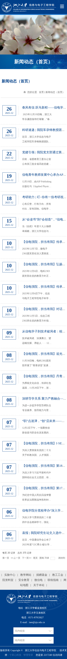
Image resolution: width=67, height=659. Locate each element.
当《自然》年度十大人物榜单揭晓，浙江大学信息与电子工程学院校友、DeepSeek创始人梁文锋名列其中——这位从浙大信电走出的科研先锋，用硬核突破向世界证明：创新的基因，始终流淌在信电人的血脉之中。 (36, 229)
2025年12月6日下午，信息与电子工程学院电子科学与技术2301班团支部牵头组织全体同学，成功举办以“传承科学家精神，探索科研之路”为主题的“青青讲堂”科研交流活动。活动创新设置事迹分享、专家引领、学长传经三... (37, 296)
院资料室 (7, 580)
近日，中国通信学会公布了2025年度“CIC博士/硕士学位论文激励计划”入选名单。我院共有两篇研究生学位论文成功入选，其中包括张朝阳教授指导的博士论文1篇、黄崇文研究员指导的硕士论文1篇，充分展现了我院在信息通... (37, 543)
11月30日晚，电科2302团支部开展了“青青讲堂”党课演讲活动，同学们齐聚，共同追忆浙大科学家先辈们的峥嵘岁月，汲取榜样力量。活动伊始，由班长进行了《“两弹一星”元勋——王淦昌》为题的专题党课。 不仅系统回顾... (37, 363)
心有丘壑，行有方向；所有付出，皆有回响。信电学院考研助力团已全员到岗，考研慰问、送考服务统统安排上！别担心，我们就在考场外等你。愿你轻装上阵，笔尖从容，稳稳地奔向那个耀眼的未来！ (36, 207)
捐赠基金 (41, 574)
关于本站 (38, 585)
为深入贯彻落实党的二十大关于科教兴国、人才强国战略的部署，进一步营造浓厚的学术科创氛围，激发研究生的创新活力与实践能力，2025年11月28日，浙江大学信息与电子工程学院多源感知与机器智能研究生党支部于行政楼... (36, 453)
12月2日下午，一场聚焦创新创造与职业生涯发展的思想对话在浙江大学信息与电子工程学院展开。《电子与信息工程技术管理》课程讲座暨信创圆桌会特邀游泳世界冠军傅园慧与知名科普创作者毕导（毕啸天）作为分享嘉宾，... (36, 431)
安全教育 (23, 580)
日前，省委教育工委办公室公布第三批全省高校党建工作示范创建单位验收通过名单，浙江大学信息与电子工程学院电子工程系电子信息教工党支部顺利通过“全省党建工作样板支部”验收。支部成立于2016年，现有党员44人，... (37, 162)
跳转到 (62, 558)
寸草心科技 (15, 655)
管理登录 (28, 655)
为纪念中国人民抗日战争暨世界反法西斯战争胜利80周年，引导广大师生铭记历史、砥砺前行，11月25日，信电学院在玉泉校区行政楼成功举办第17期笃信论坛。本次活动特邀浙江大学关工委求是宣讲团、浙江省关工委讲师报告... (36, 498)
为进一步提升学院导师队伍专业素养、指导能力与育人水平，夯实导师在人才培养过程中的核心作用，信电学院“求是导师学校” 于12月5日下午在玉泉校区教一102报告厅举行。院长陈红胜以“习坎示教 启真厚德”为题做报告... (36, 408)
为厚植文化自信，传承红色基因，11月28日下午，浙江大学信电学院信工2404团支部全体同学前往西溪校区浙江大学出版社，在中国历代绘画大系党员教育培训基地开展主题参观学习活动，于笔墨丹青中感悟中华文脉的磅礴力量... (36, 386)
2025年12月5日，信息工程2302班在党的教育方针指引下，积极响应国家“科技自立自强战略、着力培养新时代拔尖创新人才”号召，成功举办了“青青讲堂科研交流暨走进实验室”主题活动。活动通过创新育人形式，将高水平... (37, 319)
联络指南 (53, 580)
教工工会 (57, 574)
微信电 (38, 580)
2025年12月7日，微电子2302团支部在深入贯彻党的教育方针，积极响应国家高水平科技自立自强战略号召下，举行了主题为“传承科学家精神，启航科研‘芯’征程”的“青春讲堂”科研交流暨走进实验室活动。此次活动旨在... (37, 251)
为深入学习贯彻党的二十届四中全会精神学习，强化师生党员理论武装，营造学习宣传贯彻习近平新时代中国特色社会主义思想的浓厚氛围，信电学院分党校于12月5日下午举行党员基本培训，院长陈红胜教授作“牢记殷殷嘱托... (37, 520)
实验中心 (9, 574)
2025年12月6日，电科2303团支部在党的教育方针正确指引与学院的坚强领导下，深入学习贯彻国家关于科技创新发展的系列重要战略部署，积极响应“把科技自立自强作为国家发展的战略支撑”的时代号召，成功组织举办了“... (37, 274)
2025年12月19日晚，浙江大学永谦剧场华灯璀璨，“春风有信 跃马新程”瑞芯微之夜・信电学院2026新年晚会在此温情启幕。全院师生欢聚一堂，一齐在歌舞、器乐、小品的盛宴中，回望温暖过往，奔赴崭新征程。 (37, 117)
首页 (41, 92)
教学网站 (25, 574)
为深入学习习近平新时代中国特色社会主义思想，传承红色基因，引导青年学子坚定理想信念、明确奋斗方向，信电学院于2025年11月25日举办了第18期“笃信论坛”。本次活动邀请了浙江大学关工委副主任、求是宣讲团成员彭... (37, 475)
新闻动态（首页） (55, 92)
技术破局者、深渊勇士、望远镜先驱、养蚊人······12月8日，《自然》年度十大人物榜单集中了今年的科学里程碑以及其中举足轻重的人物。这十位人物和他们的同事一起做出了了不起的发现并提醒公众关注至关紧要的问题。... (36, 341)
